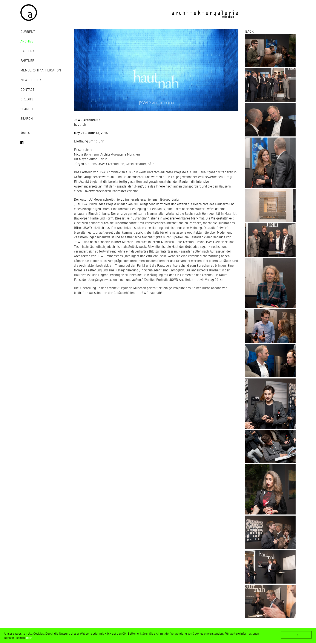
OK (296, 635)
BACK (249, 31)
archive (26, 41)
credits (26, 99)
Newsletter (30, 79)
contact (27, 89)
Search (26, 108)
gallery (27, 50)
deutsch (25, 132)
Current (27, 31)
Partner (27, 60)
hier (29, 637)
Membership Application (40, 70)
